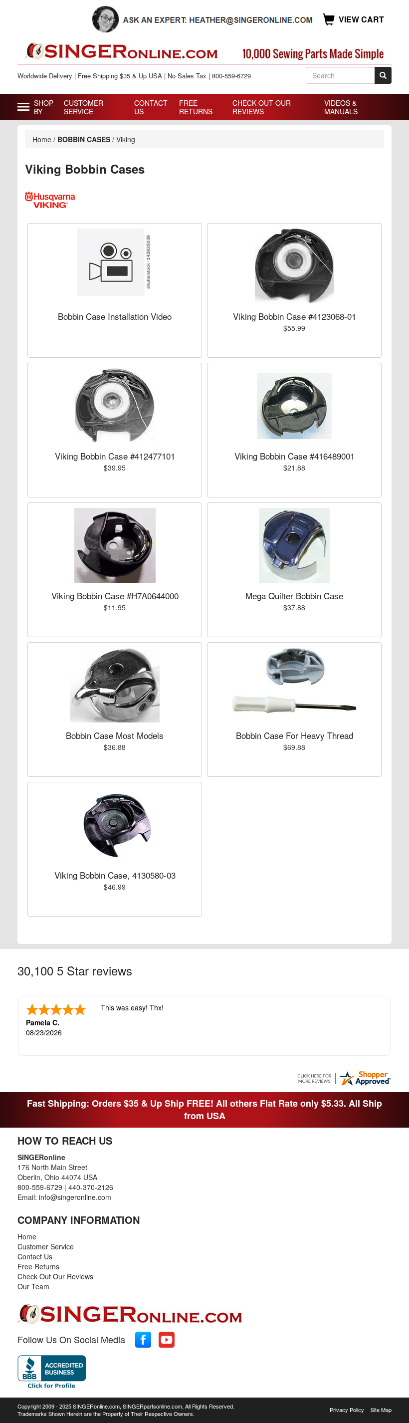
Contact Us (151, 107)
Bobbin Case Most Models (115, 735)
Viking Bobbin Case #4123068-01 (294, 316)
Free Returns (195, 107)
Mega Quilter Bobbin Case (294, 595)
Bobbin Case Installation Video (115, 316)
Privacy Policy (347, 1410)
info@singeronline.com (75, 1197)
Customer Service (83, 107)
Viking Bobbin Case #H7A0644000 (115, 595)
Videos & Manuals (341, 107)
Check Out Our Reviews (261, 107)
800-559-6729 (39, 1187)
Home (41, 139)
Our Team (33, 1286)
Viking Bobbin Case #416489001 (294, 456)
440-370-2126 (90, 1187)
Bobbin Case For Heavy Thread (294, 735)
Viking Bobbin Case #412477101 (115, 456)
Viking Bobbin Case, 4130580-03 (115, 875)
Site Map (381, 1410)
